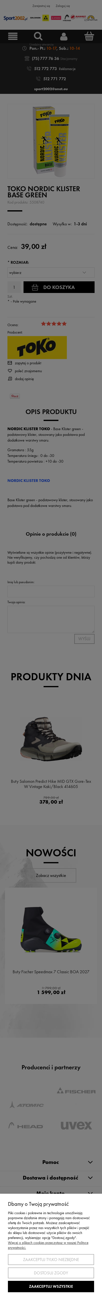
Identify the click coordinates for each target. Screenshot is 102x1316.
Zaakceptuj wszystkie (51, 1286)
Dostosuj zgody (51, 1273)
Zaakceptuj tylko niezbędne (51, 1259)
